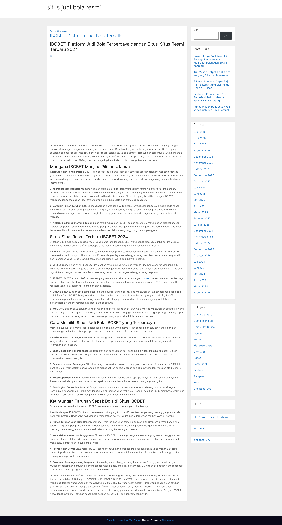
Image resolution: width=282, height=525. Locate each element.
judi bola (199, 428)
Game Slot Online (204, 326)
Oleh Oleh (200, 351)
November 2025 (203, 162)
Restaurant (200, 364)
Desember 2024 (203, 230)
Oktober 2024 (202, 243)
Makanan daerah (204, 345)
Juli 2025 (199, 187)
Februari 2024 (202, 292)
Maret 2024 (201, 286)
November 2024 (203, 237)
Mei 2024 (199, 274)
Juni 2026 (200, 138)
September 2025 (204, 175)
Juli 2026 (199, 132)
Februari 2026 (202, 150)
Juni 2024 (200, 267)
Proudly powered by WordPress (124, 520)
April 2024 (200, 280)
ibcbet (145, 278)
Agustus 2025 (202, 181)
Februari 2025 (202, 218)
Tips (196, 382)
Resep (197, 357)
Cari (196, 29)
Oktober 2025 (202, 169)
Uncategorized (203, 388)
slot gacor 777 (202, 439)
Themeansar (168, 520)
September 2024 (204, 249)
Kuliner (198, 339)
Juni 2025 (200, 193)
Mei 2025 (199, 199)
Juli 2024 (199, 261)
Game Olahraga (58, 31)
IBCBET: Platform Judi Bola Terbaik (85, 35)
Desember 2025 (203, 156)
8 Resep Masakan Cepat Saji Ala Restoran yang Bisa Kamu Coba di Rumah (211, 84)
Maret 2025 (201, 212)
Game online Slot (204, 320)
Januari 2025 (201, 224)
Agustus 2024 (202, 255)
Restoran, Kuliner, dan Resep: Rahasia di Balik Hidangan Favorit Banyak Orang (211, 97)
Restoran (199, 370)
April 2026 (200, 144)
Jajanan (198, 333)
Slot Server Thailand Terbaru (211, 417)
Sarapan (199, 376)
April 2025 (200, 206)
